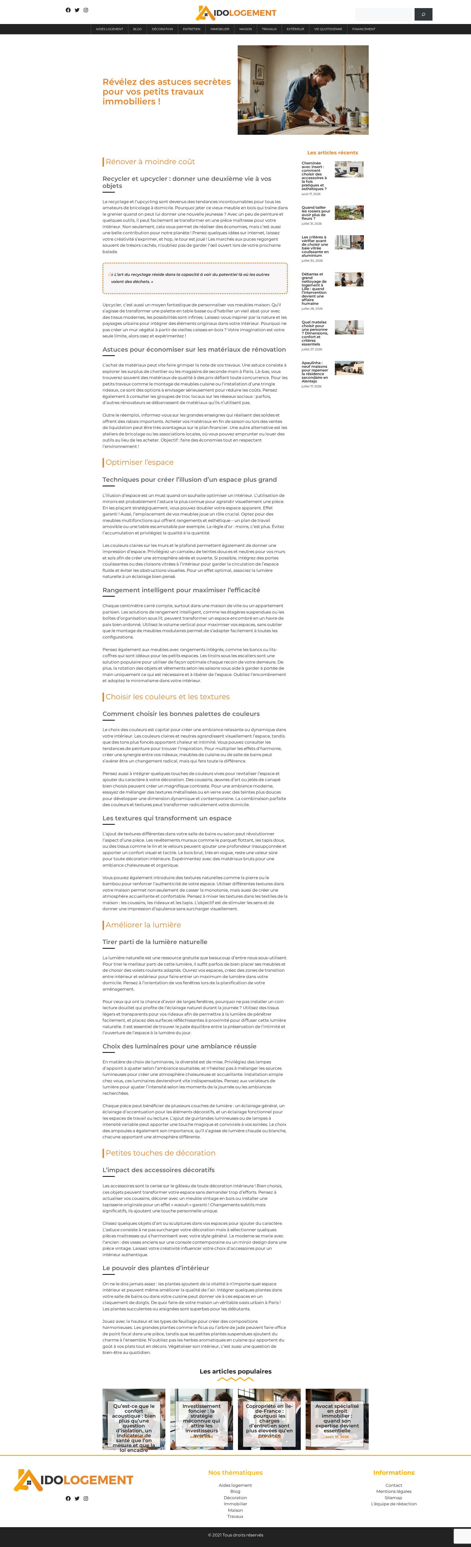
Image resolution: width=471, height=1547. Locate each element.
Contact (394, 1485)
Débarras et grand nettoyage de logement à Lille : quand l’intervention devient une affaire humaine (314, 289)
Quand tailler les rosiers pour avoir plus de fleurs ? (316, 213)
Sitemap (393, 1497)
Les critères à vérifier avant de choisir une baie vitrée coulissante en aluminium (315, 246)
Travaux (269, 29)
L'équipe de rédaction (394, 1503)
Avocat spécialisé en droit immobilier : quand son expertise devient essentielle (337, 1418)
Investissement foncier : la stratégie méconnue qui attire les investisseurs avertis (202, 1420)
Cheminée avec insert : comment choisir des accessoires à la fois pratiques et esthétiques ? (314, 176)
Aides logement (109, 29)
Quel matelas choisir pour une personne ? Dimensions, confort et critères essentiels (315, 333)
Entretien (191, 29)
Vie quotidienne (328, 29)
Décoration (162, 29)
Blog (137, 29)
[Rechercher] (423, 14)
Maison (245, 29)
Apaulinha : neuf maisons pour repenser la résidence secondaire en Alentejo (315, 371)
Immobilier (219, 29)
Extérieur (295, 29)
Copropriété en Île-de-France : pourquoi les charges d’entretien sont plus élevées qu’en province (269, 1420)
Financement (363, 29)
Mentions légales (393, 1491)
